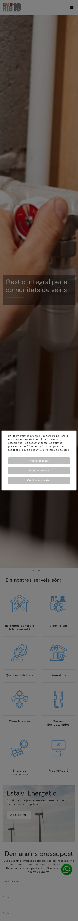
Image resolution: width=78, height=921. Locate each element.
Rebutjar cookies (39, 470)
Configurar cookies (39, 480)
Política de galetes (57, 449)
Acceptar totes (39, 460)
